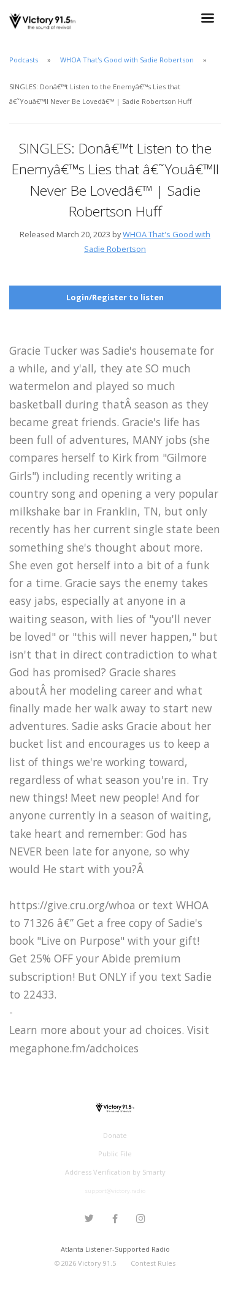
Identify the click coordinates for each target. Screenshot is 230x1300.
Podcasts (23, 59)
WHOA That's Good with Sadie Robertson (127, 59)
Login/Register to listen (115, 297)
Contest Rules (153, 1263)
